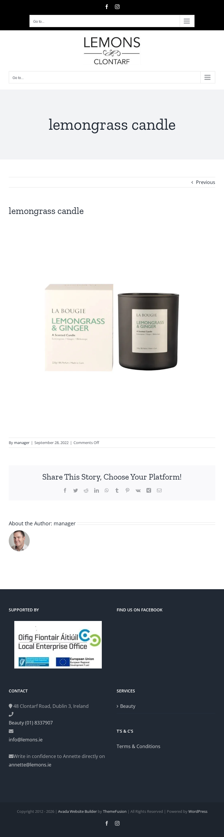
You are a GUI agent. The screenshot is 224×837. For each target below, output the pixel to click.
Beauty (127, 706)
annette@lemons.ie (30, 764)
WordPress (197, 811)
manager (21, 442)
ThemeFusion (115, 811)
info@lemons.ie (26, 739)
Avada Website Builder (77, 811)
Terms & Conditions (138, 746)
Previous (205, 182)
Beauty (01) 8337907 (31, 723)
